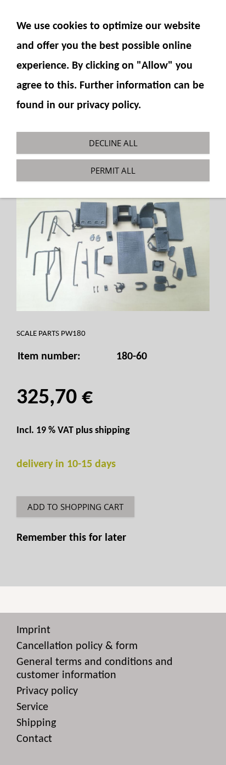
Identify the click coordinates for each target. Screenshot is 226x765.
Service (32, 707)
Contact (34, 739)
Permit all (113, 170)
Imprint (33, 630)
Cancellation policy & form (77, 646)
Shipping (36, 723)
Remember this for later (71, 538)
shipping (112, 430)
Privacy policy (47, 691)
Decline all (113, 142)
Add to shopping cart (75, 506)
